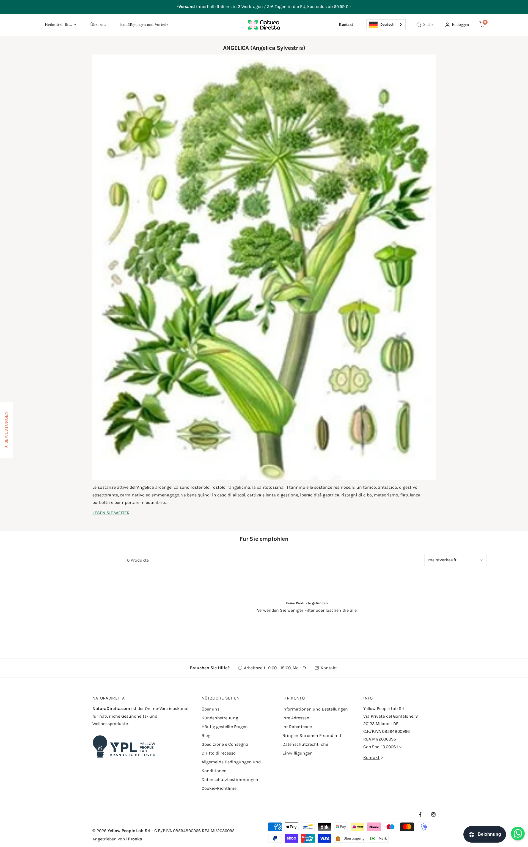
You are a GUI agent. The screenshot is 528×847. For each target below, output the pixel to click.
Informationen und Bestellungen (315, 709)
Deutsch (387, 24)
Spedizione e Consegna (225, 744)
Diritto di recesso (219, 753)
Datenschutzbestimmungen (230, 779)
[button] (60, 25)
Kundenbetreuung (220, 717)
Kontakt (329, 667)
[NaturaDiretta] (264, 24)
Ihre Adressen (295, 717)
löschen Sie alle (341, 610)
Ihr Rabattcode (297, 726)
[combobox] (386, 24)
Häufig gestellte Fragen (225, 726)
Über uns (210, 709)
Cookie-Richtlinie (219, 788)
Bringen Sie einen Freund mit (312, 735)
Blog (206, 735)
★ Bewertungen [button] (6, 430)
